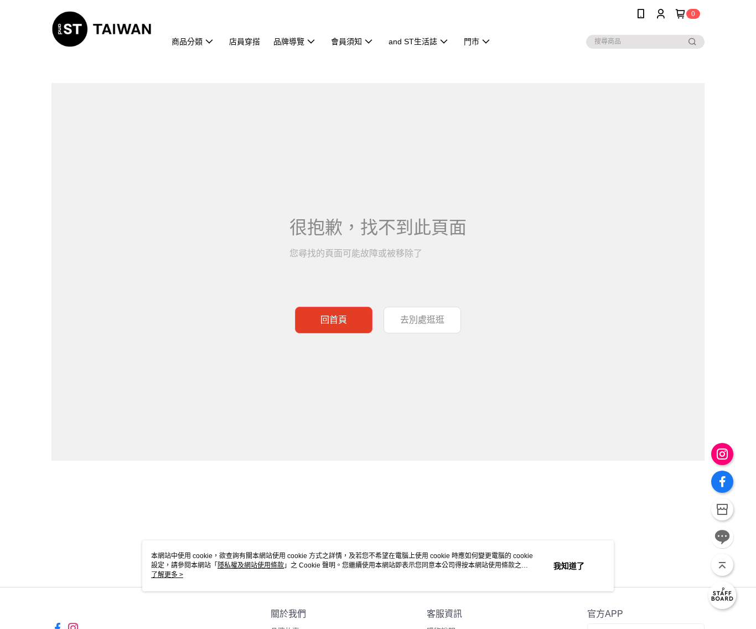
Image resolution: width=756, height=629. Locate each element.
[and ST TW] (101, 29)
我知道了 (568, 565)
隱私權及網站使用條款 (251, 565)
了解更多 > (167, 575)
